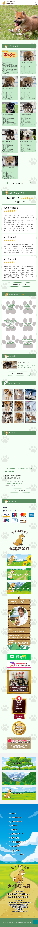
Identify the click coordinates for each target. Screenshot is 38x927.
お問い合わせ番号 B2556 (8, 141)
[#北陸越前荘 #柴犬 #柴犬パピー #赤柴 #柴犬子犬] (7, 406)
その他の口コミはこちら (18, 285)
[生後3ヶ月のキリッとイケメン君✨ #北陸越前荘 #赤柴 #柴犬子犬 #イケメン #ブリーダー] (19, 394)
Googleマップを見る (18, 491)
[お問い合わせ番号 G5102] (28, 134)
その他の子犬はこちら (17, 183)
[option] (19, 22)
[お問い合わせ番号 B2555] (10, 160)
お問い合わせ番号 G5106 (26, 62)
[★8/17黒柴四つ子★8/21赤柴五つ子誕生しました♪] (10, 365)
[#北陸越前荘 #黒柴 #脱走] (30, 394)
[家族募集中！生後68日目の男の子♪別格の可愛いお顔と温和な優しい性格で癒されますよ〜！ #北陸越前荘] (19, 417)
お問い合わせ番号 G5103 (26, 114)
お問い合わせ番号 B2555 (8, 168)
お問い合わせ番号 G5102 (26, 141)
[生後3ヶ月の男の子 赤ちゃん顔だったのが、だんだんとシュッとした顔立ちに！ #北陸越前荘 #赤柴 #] (7, 394)
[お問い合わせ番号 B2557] (28, 81)
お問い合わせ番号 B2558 (8, 88)
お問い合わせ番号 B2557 (26, 88)
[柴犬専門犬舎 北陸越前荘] (13, 2)
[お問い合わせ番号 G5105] (10, 107)
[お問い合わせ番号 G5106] (28, 55)
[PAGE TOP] (35, 922)
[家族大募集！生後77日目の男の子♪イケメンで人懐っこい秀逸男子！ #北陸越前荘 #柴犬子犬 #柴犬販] (19, 406)
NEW (5, 51)
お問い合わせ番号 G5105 (8, 114)
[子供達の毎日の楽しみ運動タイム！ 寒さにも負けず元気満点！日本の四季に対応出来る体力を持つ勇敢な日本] (30, 406)
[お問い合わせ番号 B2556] (10, 134)
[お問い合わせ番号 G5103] (28, 107)
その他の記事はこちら (17, 374)
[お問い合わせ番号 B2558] (10, 81)
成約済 (23, 51)
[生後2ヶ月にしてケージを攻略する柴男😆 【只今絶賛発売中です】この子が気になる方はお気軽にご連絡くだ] (30, 417)
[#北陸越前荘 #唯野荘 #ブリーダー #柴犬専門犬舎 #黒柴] (7, 417)
